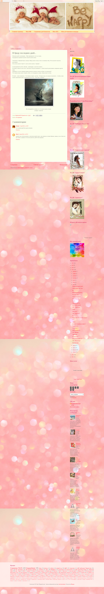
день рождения (24, 572)
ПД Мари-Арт (34, 579)
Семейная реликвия (33, 576)
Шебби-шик (48, 571)
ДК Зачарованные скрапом (64, 572)
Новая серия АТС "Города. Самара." (79, 317)
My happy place (75, 294)
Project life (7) (75, 328)
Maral (17, 134)
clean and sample (72, 571)
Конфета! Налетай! (78, 547)
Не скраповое (19, 117)
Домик (79, 573)
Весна (34, 571)
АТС (47, 569)
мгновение (79, 576)
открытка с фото (50, 576)
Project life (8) (75, 326)
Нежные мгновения (76, 296)
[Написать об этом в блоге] (37, 115)
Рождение (17, 576)
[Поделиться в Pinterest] (41, 115)
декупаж (66, 576)
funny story (74, 311)
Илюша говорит (40, 571)
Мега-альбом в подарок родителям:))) (78, 460)
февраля (74, 349)
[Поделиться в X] (39, 115)
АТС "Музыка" (75, 332)
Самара (27, 576)
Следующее (14, 164)
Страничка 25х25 (75, 572)
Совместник (33, 573)
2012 (73, 357)
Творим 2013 (40, 573)
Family (73, 301)
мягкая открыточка (42, 576)
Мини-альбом (48, 573)
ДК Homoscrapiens (53, 572)
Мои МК (28, 32)
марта (74, 347)
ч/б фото (20, 573)
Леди (55, 576)
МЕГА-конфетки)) (76, 330)
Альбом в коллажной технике (27, 578)
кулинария (42, 575)
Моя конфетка (55, 573)
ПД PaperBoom (89, 578)
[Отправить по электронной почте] (36, 115)
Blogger (72, 584)
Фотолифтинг (74, 579)
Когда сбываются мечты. (77, 292)
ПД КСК (28, 579)
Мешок (75, 578)
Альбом (41, 569)
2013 (73, 354)
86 (72, 290)
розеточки (61, 569)
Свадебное (31, 572)
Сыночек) (72, 568)
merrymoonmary (62, 584)
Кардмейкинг (30, 568)
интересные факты (73, 576)
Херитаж (36, 575)
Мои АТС (55, 32)
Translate (74, 397)
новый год (59, 568)
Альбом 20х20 (45, 572)
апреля (74, 345)
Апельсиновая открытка (68, 575)
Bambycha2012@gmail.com (76, 404)
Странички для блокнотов (42, 32)
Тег (66, 579)
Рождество (23, 576)
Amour (73, 322)
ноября (74, 273)
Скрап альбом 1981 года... (77, 288)
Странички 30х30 (16, 568)
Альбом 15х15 (14, 575)
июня (74, 282)
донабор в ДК (78, 533)
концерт (11, 580)
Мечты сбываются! (28, 6)
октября (74, 275)
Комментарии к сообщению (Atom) (25, 167)
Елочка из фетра (89, 575)
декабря (74, 271)
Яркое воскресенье (76, 303)
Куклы (64, 578)
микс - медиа (18, 571)
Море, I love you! (75, 299)
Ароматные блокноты (78, 444)
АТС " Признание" (76, 307)
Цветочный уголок (14, 572)
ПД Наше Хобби (49, 579)
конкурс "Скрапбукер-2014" (87, 579)
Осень (82, 573)
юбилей (92, 573)
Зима (40, 568)
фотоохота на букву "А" (77, 338)
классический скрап (71, 573)
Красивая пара (75, 342)
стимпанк (19, 580)
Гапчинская (76, 575)
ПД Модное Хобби (41, 579)
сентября (75, 278)
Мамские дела (26, 573)
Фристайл (65, 571)
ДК (60, 571)
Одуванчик (74, 334)
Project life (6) (75, 336)
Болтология (70, 569)
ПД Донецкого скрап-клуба (15, 579)
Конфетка (53, 569)
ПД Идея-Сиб (23, 579)
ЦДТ (66, 568)
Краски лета (59, 578)
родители (51, 575)
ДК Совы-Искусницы (80, 569)
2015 (73, 267)
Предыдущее (63, 164)
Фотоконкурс (89, 571)
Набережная (12, 576)
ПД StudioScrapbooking (82, 578)
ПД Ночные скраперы (57, 579)
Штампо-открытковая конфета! (79, 324)
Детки (52, 568)
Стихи (63, 579)
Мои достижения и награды (69, 32)
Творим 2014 (84, 572)
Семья (73, 309)
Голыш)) (78, 430)
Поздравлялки (63, 573)
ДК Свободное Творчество (84, 568)
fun (76, 519)
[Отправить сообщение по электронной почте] (34, 115)
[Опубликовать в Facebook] (40, 115)
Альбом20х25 (36, 578)
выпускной (79, 579)
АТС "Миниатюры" (76, 340)
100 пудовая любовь (31, 569)
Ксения (17, 126)
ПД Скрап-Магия (61, 576)
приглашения (87, 573)
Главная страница (17, 32)
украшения (12, 578)
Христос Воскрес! (78, 489)
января (74, 352)
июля (74, 280)
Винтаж (55, 571)
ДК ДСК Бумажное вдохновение (45, 578)
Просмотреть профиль (74, 407)
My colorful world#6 (76, 305)
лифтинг (46, 575)
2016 (73, 265)
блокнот (28, 571)
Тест (69, 579)
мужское (91, 576)
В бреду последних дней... (77, 286)
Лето (11, 569)
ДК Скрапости (82, 575)
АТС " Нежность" (76, 313)
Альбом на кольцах (58, 575)
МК (24, 571)
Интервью (54, 578)
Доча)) (46, 568)
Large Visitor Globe (78, 379)
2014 (73, 269)
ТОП (33, 575)
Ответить (18, 130)
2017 (73, 263)
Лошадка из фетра (69, 578)
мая (73, 284)
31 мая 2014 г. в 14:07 (24, 126)
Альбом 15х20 (18, 578)
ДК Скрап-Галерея (21, 575)
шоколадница (25, 580)
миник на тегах (85, 576)
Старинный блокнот (78, 474)
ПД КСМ (28, 575)
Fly (73, 319)
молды (15, 580)
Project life (37, 572)
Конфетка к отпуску (78, 416)
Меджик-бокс (81, 571)
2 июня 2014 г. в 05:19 (23, 134)
